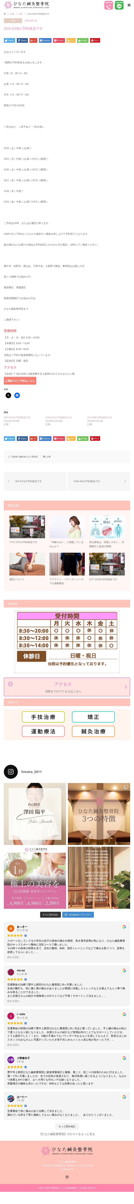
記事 (12, 14)
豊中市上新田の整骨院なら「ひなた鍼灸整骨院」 (59, 1188)
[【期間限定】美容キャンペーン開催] (35, 878)
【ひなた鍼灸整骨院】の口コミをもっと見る (67, 1134)
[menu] (129, 5)
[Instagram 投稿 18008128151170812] (99, 878)
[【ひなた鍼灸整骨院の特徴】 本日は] (99, 814)
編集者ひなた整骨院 (28, 456)
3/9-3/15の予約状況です (17, 417)
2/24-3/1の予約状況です (59, 417)
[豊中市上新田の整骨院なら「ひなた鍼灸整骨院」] (26, 5)
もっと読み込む (67, 1126)
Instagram (67, 1176)
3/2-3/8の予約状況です (100, 417)
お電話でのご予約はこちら (20, 380)
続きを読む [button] (13, 957)
